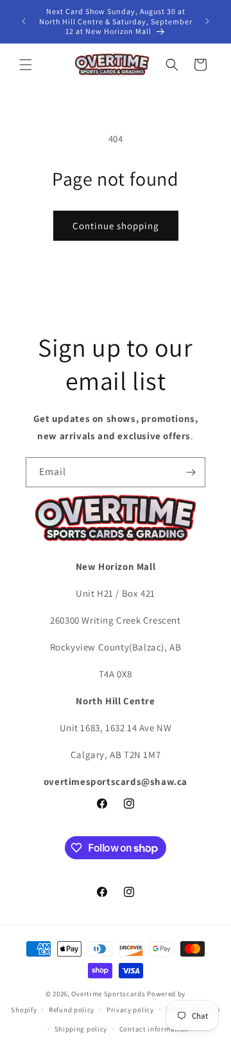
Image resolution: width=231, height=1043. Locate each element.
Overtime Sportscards (108, 993)
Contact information (154, 1028)
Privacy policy (130, 1009)
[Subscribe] (190, 472)
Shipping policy (81, 1028)
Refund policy (71, 1009)
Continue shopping (116, 226)
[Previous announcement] (24, 21)
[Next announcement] (207, 21)
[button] (26, 65)
